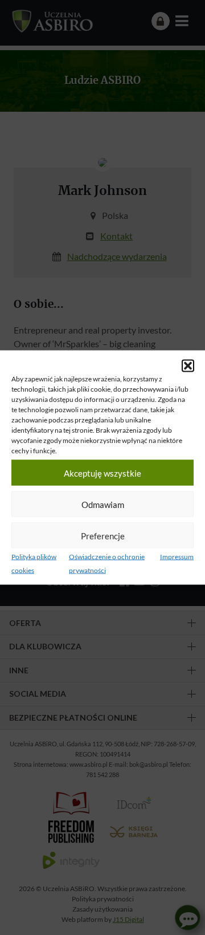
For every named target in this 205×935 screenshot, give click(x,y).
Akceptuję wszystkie (102, 472)
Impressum (177, 556)
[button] (188, 366)
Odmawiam (102, 504)
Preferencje (103, 535)
